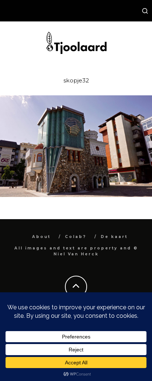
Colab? (75, 236)
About (41, 236)
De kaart (114, 236)
